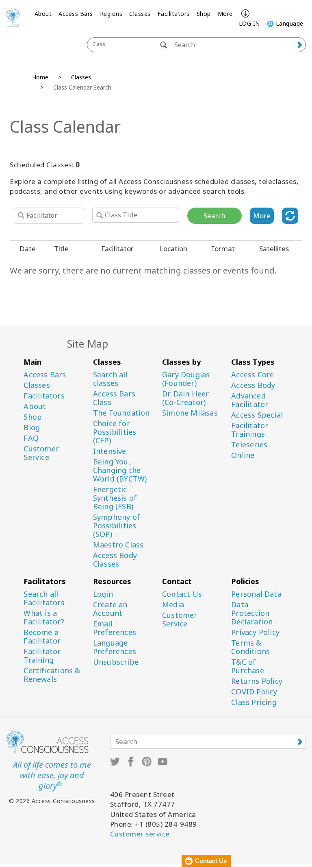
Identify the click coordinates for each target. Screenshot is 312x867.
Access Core (252, 374)
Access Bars (75, 14)
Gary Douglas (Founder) (186, 379)
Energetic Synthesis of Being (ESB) (115, 498)
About (43, 14)
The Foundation (121, 413)
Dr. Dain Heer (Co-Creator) (185, 398)
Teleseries (249, 444)
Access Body (253, 385)
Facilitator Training (42, 655)
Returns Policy (256, 681)
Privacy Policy (255, 632)
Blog (32, 427)
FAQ (31, 438)
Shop (204, 14)
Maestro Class (118, 545)
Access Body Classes (115, 559)
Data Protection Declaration (252, 613)
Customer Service (41, 453)
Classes (140, 14)
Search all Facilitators (44, 598)
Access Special (257, 415)
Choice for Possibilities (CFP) (114, 432)
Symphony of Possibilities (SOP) (116, 526)
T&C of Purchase (247, 666)
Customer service (140, 834)
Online (242, 455)
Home (40, 77)
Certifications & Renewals (52, 674)
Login (103, 594)
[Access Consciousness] (13, 17)
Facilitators (174, 14)
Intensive (109, 451)
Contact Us (182, 594)
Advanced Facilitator (249, 400)
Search (214, 215)
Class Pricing (254, 702)
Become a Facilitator (42, 636)
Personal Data (256, 594)
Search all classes (110, 379)
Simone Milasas (190, 413)
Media (173, 604)
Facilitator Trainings (249, 429)
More (225, 14)
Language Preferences (114, 647)
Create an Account (110, 608)
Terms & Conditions (250, 647)
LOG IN (249, 23)
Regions (111, 14)
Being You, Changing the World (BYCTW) (120, 470)
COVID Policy (254, 691)
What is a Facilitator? (44, 617)
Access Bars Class (114, 398)
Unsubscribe (116, 662)
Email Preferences (114, 628)
